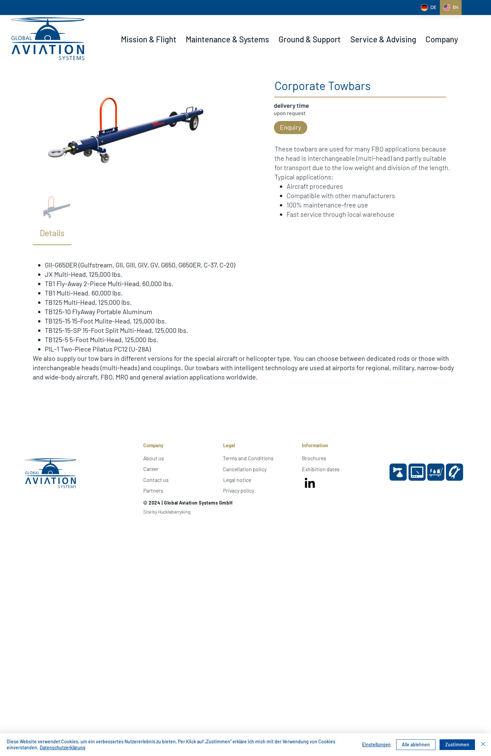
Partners (153, 490)
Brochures (314, 458)
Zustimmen (457, 744)
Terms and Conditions (248, 458)
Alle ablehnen (416, 744)
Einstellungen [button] (376, 744)
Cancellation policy (245, 469)
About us (153, 458)
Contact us (156, 480)
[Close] (483, 745)
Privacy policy (238, 490)
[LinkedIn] (310, 483)
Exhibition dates (321, 469)
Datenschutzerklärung (63, 747)
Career (151, 469)
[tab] (52, 233)
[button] (149, 39)
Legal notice (237, 480)
